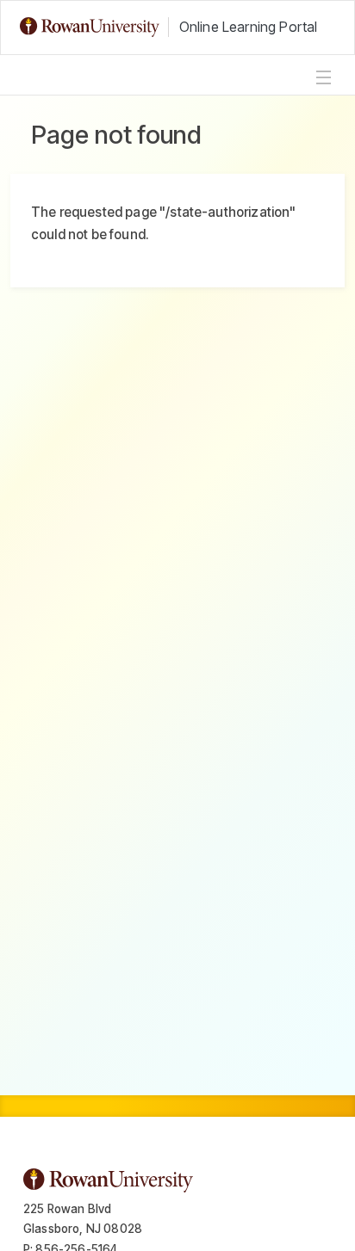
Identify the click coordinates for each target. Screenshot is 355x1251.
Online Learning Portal (248, 26)
